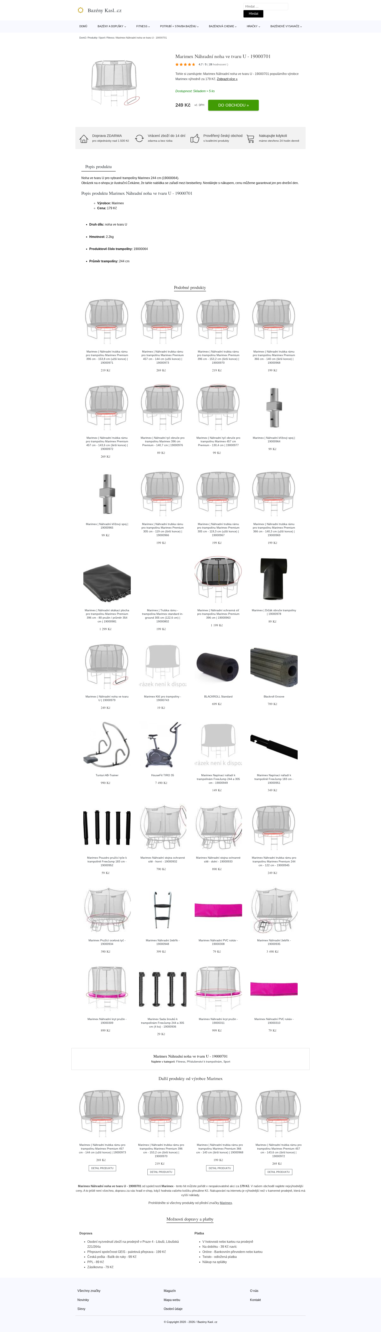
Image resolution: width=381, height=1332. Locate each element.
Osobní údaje (173, 1309)
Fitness (141, 26)
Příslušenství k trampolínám (204, 1061)
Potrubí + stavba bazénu (178, 26)
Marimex (181, 79)
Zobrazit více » (227, 79)
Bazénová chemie (221, 26)
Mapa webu (172, 1300)
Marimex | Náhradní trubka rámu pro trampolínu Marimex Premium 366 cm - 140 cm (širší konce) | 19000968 (219, 1148)
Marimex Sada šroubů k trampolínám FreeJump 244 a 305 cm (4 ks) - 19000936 (162, 1022)
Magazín (170, 1290)
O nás (254, 1290)
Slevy (81, 1309)
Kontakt (255, 1300)
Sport (102, 37)
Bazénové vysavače (284, 26)
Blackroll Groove (274, 696)
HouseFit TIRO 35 (162, 775)
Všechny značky (88, 1290)
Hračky (252, 26)
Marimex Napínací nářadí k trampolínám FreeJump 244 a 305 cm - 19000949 (218, 779)
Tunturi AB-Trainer (107, 775)
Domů (83, 26)
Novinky (83, 1300)
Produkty (92, 37)
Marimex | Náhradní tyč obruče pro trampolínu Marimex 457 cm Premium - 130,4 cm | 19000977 (218, 441)
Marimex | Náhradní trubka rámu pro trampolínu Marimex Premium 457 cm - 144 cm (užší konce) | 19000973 (102, 1148)
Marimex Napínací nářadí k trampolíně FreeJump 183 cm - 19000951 (273, 779)
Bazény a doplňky (110, 26)
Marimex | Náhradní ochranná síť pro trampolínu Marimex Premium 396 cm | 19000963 (218, 614)
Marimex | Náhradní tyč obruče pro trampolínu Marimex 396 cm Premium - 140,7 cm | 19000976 (163, 441)
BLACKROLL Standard (218, 696)
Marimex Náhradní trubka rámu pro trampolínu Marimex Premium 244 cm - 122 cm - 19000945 (274, 861)
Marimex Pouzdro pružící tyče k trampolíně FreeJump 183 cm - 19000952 (107, 861)
